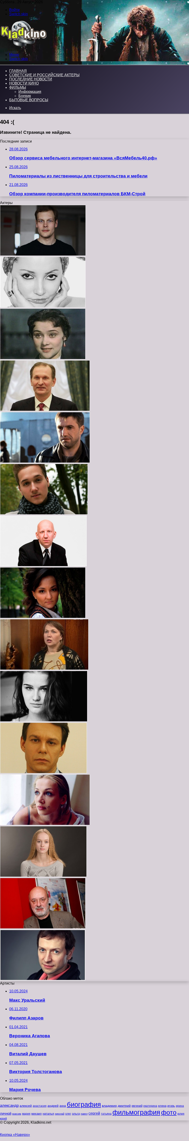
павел (84, 1113)
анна (62, 1105)
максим (16, 1113)
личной (5, 1113)
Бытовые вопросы (28, 100)
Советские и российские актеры (44, 75)
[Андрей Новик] (43, 254)
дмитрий (124, 1105)
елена (162, 1105)
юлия (180, 1113)
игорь (171, 1105)
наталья (48, 1113)
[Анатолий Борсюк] (43, 927)
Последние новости (30, 79)
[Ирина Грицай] (43, 617)
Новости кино (24, 83)
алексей (26, 1105)
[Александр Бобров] (42, 979)
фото (169, 1112)
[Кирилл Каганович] (44, 513)
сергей (94, 1113)
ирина (180, 1105)
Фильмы (17, 87)
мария (26, 1113)
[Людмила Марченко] (43, 358)
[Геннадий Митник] (43, 772)
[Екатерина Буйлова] (43, 720)
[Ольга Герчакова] (43, 306)
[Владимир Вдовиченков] (45, 462)
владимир (109, 1105)
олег (68, 1113)
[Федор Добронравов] (45, 410)
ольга (76, 1113)
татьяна (106, 1113)
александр (9, 1105)
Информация (29, 92)
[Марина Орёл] (45, 824)
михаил (36, 1113)
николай (59, 1113)
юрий (3, 1118)
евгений (137, 1105)
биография (84, 1104)
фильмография (136, 1112)
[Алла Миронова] (44, 669)
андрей (53, 1105)
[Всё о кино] (23, 47)
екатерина (150, 1105)
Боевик (24, 96)
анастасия (40, 1105)
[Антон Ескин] (43, 565)
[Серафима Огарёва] (43, 876)
